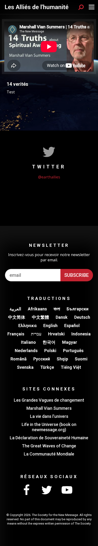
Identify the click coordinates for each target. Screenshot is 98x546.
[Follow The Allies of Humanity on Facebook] (26, 490)
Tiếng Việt (71, 367)
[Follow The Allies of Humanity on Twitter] (46, 490)
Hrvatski (56, 333)
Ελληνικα (27, 325)
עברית (36, 333)
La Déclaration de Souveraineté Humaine (49, 437)
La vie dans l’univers (49, 416)
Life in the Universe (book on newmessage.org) (49, 427)
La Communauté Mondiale (49, 453)
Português (73, 350)
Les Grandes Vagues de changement (49, 400)
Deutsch (82, 317)
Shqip (62, 358)
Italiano (28, 342)
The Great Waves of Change (49, 445)
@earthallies (49, 177)
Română (18, 358)
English (50, 325)
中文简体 (16, 317)
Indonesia (81, 333)
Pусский (41, 358)
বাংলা (57, 308)
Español (72, 325)
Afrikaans (37, 308)
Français (15, 333)
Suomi (81, 358)
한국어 (49, 342)
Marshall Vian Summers (49, 408)
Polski (50, 350)
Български (77, 308)
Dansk (62, 317)
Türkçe (47, 367)
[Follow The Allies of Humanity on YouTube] (67, 490)
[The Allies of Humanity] (37, 7)
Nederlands (26, 350)
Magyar (69, 342)
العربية (15, 308)
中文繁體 (40, 317)
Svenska (25, 367)
